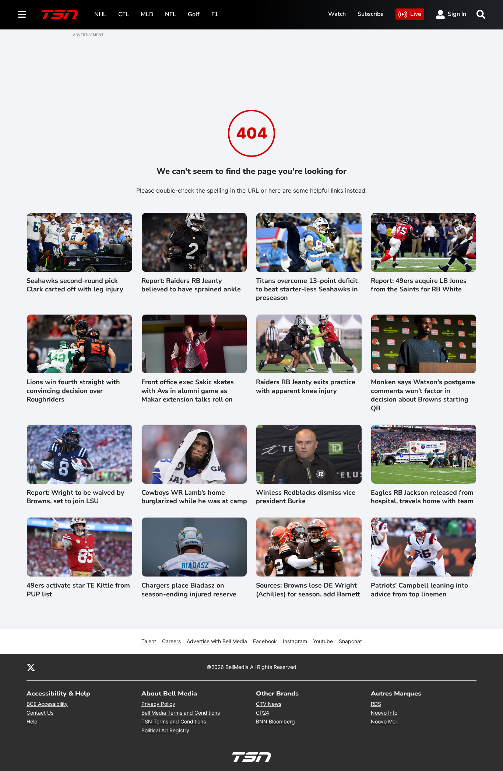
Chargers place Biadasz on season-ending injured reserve (188, 589)
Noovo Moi (384, 721)
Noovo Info (384, 712)
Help (32, 721)
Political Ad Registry (165, 730)
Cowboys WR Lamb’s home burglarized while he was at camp (194, 496)
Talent (148, 641)
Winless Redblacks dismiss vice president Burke (305, 496)
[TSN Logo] (59, 14)
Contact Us (40, 712)
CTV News (268, 704)
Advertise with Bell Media (217, 641)
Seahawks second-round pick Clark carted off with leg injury (75, 285)
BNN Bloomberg (275, 721)
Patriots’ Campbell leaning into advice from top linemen (419, 589)
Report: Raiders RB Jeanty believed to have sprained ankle (191, 285)
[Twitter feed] (31, 667)
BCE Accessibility (47, 704)
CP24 (262, 712)
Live (415, 14)
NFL (170, 14)
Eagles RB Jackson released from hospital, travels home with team (422, 496)
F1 (214, 14)
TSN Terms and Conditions (173, 721)
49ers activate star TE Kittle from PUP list (78, 589)
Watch (337, 14)
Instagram (295, 641)
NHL (100, 14)
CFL (123, 14)
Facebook (265, 641)
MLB (147, 14)
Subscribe (371, 14)
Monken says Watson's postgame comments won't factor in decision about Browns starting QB (423, 395)
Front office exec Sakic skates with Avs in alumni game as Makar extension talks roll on (187, 391)
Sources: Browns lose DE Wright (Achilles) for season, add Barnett (308, 589)
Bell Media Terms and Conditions (180, 712)
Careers (171, 641)
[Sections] (22, 14)
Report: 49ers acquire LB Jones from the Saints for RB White (419, 285)
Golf (194, 14)
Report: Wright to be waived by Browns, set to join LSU (75, 496)
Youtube (323, 641)
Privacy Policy (158, 704)
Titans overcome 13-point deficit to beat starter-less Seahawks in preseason (307, 289)
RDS (376, 704)
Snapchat (350, 641)
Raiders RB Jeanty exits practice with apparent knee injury (305, 386)
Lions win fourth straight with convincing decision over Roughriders (73, 391)
